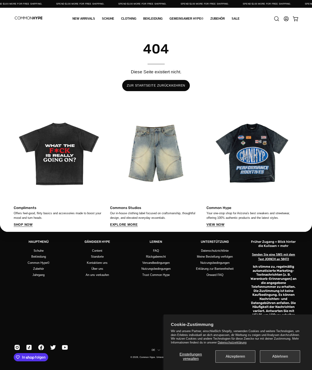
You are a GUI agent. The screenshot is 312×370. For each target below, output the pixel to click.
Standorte (97, 256)
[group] (156, 167)
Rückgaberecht (156, 256)
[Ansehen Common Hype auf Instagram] (17, 347)
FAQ (156, 250)
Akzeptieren (235, 356)
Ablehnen (280, 356)
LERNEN (156, 242)
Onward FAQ (214, 274)
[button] (129, 18)
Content (97, 250)
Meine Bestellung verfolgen (215, 256)
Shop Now (23, 224)
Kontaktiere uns (97, 262)
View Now (215, 224)
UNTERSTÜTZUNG (215, 242)
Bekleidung (38, 256)
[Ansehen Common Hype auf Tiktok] (29, 347)
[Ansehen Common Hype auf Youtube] (64, 347)
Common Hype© (39, 262)
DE (153, 350)
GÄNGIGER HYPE (97, 242)
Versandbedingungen (156, 262)
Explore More (124, 224)
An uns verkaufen (97, 274)
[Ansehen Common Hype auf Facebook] (41, 347)
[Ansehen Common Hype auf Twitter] (53, 347)
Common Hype (147, 357)
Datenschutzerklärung (232, 342)
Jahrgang (38, 274)
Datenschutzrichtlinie (215, 250)
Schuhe (39, 250)
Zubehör (38, 268)
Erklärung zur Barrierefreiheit (215, 268)
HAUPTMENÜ (39, 242)
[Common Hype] (28, 18)
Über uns (97, 268)
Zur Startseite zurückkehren (156, 85)
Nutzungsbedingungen (156, 268)
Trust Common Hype (156, 274)
